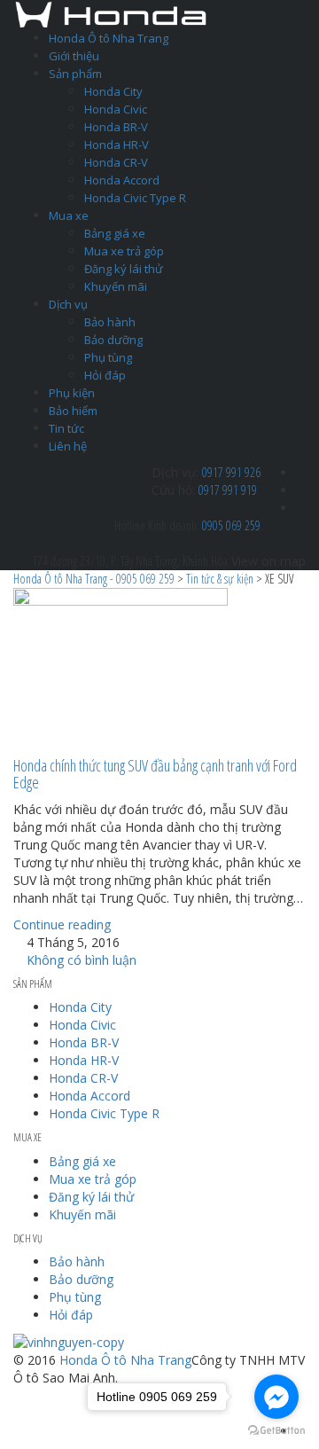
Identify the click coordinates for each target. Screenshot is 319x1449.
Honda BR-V (116, 127)
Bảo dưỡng (113, 340)
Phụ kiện (72, 393)
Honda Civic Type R (135, 198)
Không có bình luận (79, 960)
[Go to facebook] (276, 1397)
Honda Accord (122, 180)
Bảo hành (110, 322)
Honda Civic (115, 109)
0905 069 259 (231, 525)
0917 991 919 (227, 490)
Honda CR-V (116, 162)
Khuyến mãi (115, 286)
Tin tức (66, 428)
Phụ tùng (108, 357)
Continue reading (62, 924)
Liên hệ (68, 446)
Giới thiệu (74, 56)
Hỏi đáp (105, 375)
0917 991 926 (231, 472)
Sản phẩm (75, 74)
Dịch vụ (68, 304)
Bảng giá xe (114, 233)
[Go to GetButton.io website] (276, 1431)
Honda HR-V (116, 145)
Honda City (113, 91)
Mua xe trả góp (124, 251)
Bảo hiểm (73, 411)
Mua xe (69, 215)
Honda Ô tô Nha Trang (108, 38)
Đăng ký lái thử (123, 269)
